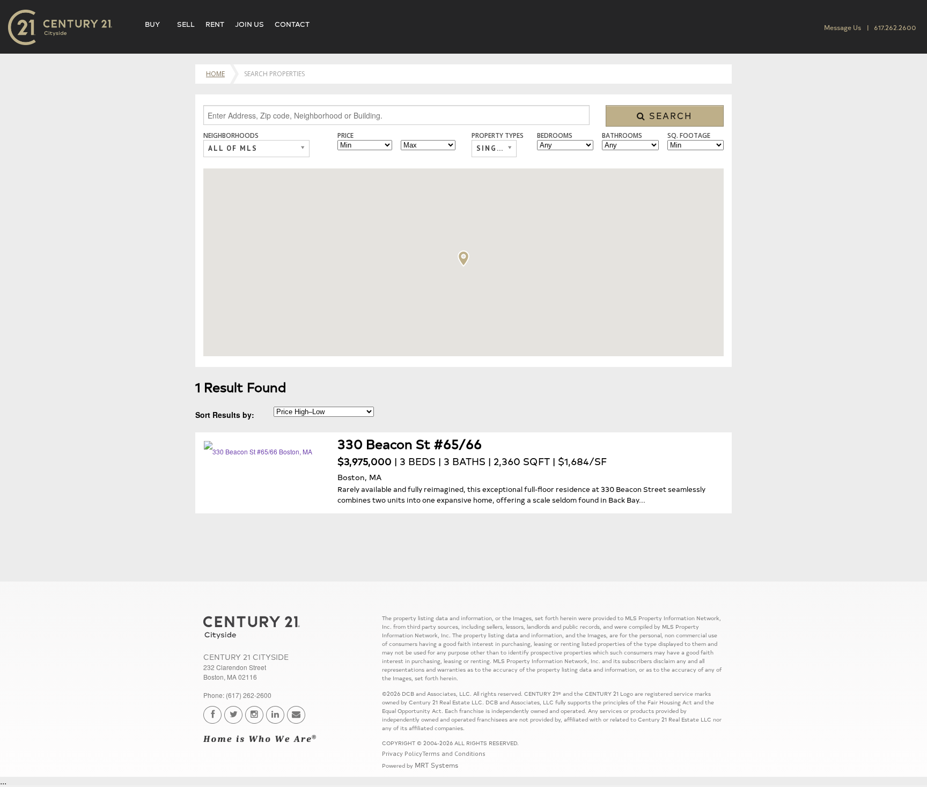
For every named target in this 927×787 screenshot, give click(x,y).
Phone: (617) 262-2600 (237, 695)
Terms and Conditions (453, 753)
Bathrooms (622, 136)
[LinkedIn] (275, 715)
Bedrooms (554, 136)
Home (215, 73)
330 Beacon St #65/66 (409, 443)
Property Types (498, 136)
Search (669, 115)
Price (345, 136)
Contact (292, 23)
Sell (186, 23)
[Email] (296, 715)
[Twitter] (233, 715)
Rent (214, 23)
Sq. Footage (688, 136)
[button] (463, 259)
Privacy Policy (402, 753)
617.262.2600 (895, 27)
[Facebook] (212, 715)
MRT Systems (436, 764)
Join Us (249, 23)
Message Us (842, 27)
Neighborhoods (231, 136)
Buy (152, 23)
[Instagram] (254, 715)
